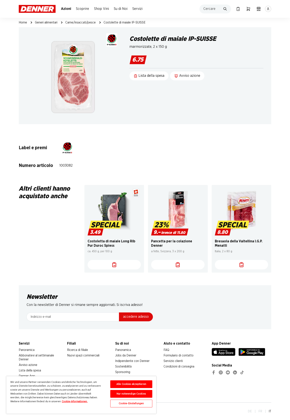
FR (260, 411)
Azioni (66, 9)
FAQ (166, 350)
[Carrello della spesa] (248, 9)
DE (250, 411)
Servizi (137, 9)
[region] (81, 395)
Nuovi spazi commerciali (83, 355)
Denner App (27, 376)
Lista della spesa (30, 370)
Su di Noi (120, 9)
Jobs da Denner (125, 355)
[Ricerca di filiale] (259, 9)
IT (270, 411)
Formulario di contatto (179, 355)
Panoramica (27, 350)
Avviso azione (28, 365)
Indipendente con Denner (132, 361)
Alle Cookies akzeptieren (131, 384)
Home (23, 22)
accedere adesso (136, 317)
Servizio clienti (173, 361)
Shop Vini (101, 9)
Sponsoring (122, 372)
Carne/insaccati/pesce (80, 22)
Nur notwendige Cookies (131, 394)
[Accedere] (268, 9)
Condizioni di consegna (179, 366)
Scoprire (82, 9)
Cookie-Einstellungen (131, 403)
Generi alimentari (46, 22)
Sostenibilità (123, 366)
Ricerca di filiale (77, 350)
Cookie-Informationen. (75, 401)
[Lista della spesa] (238, 9)
